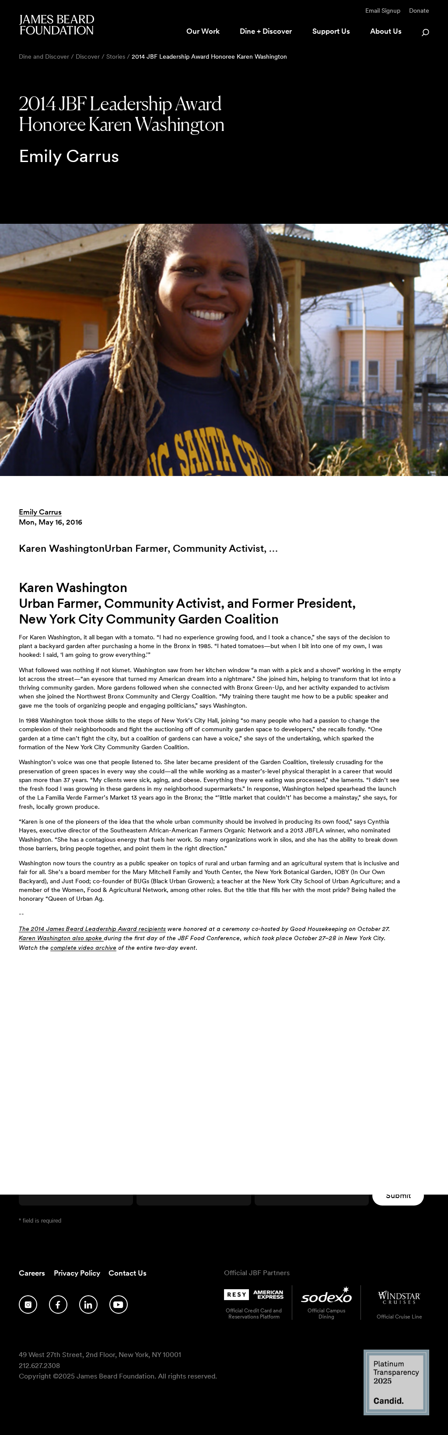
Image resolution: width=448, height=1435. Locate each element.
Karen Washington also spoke (61, 938)
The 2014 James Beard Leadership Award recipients (92, 929)
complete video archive (83, 948)
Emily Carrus (40, 512)
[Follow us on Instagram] (28, 1304)
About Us (386, 31)
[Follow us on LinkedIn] (88, 1304)
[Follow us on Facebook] (58, 1304)
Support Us (331, 31)
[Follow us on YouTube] (118, 1304)
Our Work (203, 31)
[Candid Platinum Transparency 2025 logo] (396, 1413)
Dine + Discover (266, 31)
